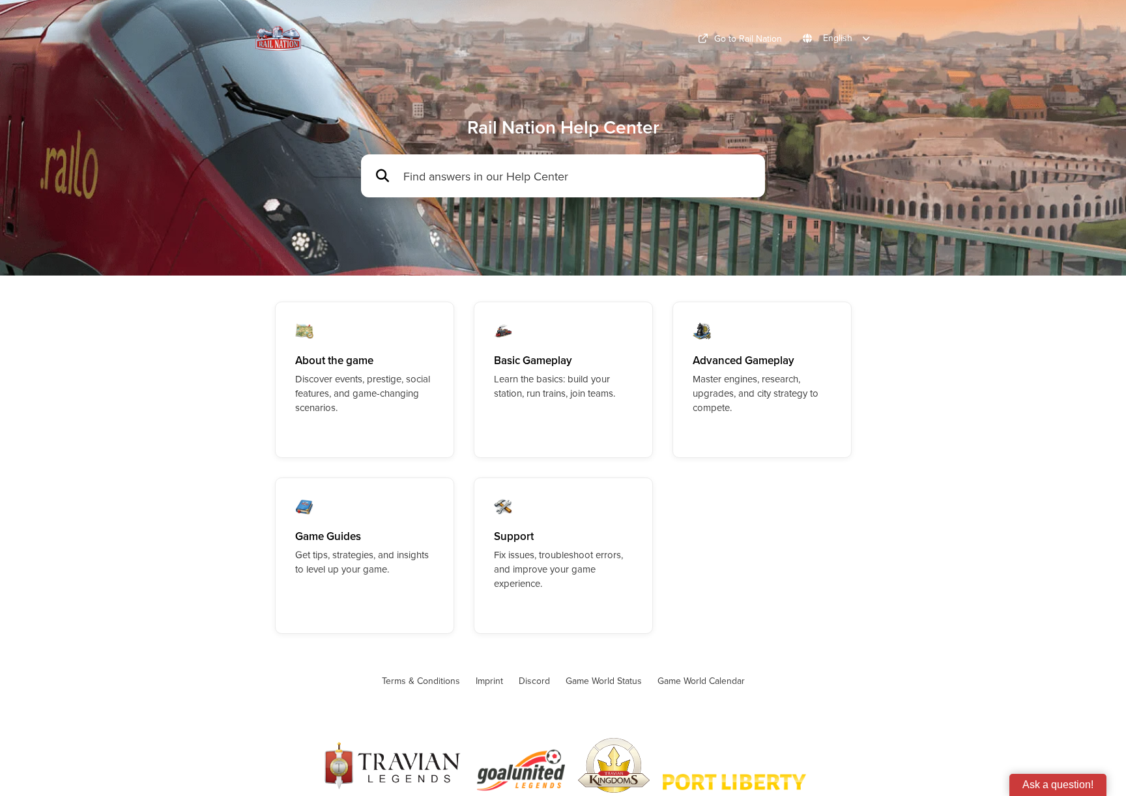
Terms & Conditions (421, 680)
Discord (534, 680)
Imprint (489, 680)
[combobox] (577, 176)
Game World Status (604, 680)
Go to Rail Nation (748, 38)
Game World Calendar (701, 680)
